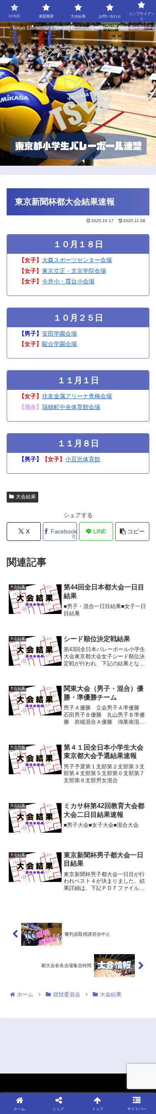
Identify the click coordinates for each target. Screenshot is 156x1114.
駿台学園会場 (59, 344)
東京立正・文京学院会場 (74, 271)
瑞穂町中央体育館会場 (71, 407)
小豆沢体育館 (82, 459)
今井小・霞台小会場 (68, 281)
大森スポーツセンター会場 (77, 260)
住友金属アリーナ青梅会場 (77, 396)
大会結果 (26, 497)
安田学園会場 (59, 333)
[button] (132, 531)
